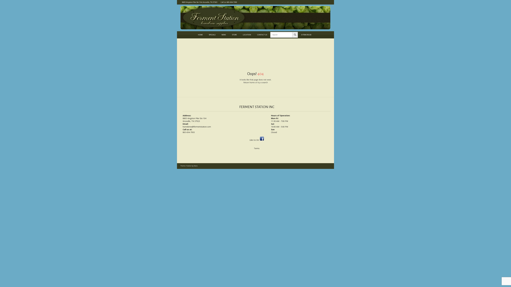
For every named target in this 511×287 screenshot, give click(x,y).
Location (247, 35)
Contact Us (262, 35)
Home (200, 35)
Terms (256, 148)
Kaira (195, 166)
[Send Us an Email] (325, 2)
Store (234, 35)
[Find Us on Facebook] (329, 2)
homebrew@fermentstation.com (197, 126)
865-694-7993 (189, 132)
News (224, 35)
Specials (212, 35)
